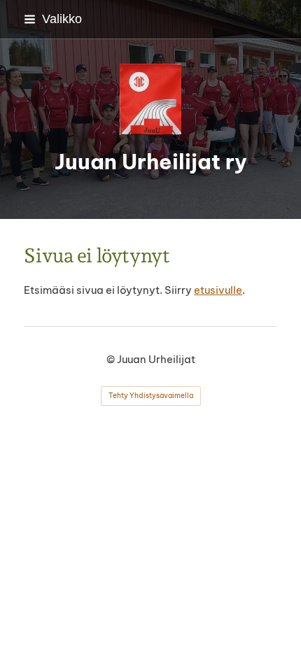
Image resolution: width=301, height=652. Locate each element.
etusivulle (218, 290)
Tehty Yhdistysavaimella (150, 395)
